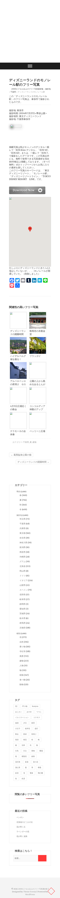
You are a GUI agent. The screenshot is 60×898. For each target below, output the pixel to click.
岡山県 (22, 571)
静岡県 (22, 604)
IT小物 (24, 706)
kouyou (35, 706)
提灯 (36, 728)
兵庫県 (22, 528)
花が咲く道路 (21, 836)
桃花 (25, 740)
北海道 (22, 566)
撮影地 (19, 515)
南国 (17, 723)
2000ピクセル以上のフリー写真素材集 (33, 889)
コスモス (36, 717)
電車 (31, 773)
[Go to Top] (51, 891)
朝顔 (17, 740)
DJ (16, 706)
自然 (21, 642)
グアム (22, 561)
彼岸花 (27, 728)
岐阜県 (22, 599)
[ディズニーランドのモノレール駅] (27, 188)
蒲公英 (17, 767)
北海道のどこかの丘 (24, 822)
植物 (21, 675)
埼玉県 (22, 519)
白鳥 (17, 751)
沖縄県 (22, 556)
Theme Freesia (29, 892)
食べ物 (22, 679)
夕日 (25, 723)
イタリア (23, 580)
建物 (34, 442)
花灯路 (17, 762)
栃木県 (22, 618)
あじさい (18, 712)
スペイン (23, 590)
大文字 (17, 728)
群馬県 (22, 623)
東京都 (22, 533)
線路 (33, 756)
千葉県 (26, 442)
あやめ (29, 712)
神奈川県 (23, 542)
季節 (18, 491)
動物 (21, 684)
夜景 (33, 723)
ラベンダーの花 (22, 831)
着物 (33, 751)
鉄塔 (17, 773)
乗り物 (22, 646)
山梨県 (22, 585)
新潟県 (22, 547)
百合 (25, 751)
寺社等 (22, 651)
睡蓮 (41, 751)
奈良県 (22, 538)
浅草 (23, 745)
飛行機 (40, 773)
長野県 (22, 594)
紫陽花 (24, 756)
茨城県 (22, 613)
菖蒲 (26, 762)
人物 (21, 665)
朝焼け (33, 734)
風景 (21, 656)
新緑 (25, 734)
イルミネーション (22, 717)
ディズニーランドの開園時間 (33, 461)
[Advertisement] (30, 31)
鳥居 (23, 779)
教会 (17, 734)
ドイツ (22, 575)
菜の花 (35, 762)
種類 (18, 633)
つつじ (38, 712)
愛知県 (22, 609)
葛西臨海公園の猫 (21, 454)
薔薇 (39, 767)
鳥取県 (22, 552)
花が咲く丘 (21, 827)
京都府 (22, 627)
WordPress (30, 894)
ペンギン (20, 817)
